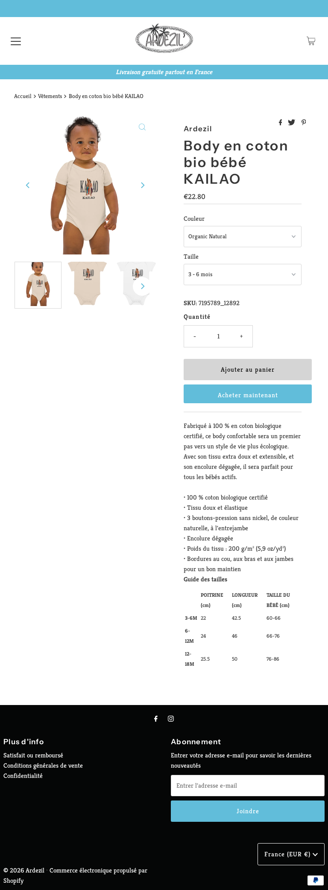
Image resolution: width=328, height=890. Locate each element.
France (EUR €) (288, 854)
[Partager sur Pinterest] (304, 122)
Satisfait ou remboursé (33, 755)
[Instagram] (171, 719)
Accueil (23, 96)
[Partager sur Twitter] (292, 122)
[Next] (142, 185)
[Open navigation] (15, 41)
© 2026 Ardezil (23, 870)
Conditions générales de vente (43, 765)
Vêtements (50, 96)
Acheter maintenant (248, 395)
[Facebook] (156, 719)
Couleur (194, 218)
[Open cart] (311, 41)
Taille (191, 256)
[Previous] (28, 185)
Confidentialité (23, 776)
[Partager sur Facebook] (281, 122)
